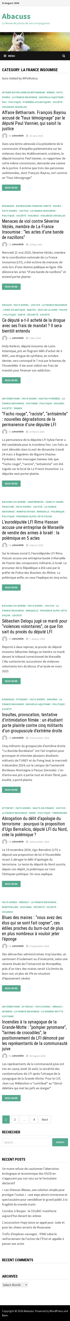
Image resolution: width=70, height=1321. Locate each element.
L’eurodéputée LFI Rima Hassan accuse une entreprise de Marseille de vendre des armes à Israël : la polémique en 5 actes (33, 530)
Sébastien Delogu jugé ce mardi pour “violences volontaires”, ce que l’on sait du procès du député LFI (34, 626)
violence (33, 215)
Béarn (50, 92)
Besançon (8, 206)
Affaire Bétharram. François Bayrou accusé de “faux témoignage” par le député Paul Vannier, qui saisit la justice (34, 120)
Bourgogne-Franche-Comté (33, 206)
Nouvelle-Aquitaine (51, 97)
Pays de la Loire (47, 309)
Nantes (31, 309)
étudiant (22, 699)
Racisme (59, 403)
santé (21, 314)
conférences (36, 501)
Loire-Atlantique (14, 309)
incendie (7, 1011)
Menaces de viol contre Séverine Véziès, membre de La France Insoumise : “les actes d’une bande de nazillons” (33, 229)
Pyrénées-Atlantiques (37, 102)
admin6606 (18, 135)
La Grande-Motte (52, 1011)
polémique (57, 511)
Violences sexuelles (14, 107)
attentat (8, 808)
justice (23, 210)
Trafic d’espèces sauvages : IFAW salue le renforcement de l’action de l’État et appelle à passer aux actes (33, 1239)
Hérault (24, 902)
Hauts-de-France (43, 808)
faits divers (9, 210)
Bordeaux (8, 699)
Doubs (57, 206)
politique (14, 102)
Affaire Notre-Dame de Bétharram (23, 92)
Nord (32, 812)
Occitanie (32, 403)
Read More (11, 187)
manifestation (26, 511)
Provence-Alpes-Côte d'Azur (34, 516)
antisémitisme (11, 398)
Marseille (43, 511)
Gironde (52, 699)
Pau (4, 102)
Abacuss (16, 16)
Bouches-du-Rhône (14, 501)
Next (45, 1119)
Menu (11, 56)
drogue (7, 305)
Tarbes (17, 408)
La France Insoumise (24, 97)
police (63, 309)
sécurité (32, 314)
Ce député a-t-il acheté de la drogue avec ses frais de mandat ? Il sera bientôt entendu (33, 326)
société (57, 102)
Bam (5, 1315)
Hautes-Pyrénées (49, 398)
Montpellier (10, 907)
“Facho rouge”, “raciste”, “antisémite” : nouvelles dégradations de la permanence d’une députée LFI (35, 419)
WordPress (56, 1311)
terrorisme (59, 812)
